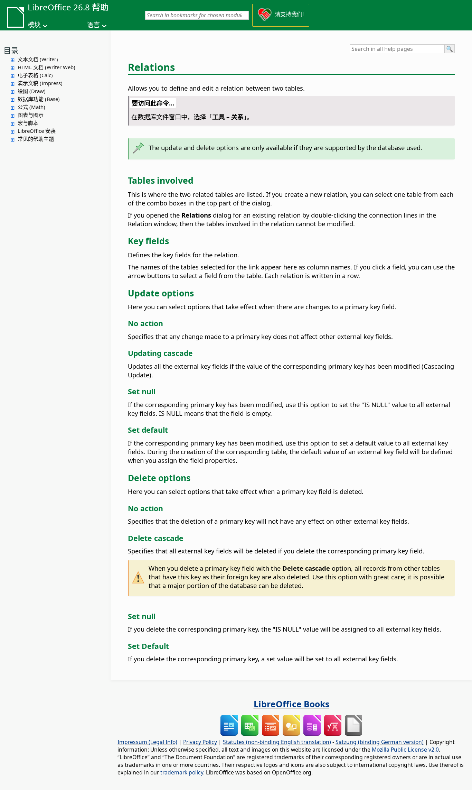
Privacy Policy (200, 742)
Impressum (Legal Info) (147, 742)
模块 (34, 24)
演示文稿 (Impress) (40, 83)
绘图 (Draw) (32, 91)
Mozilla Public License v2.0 (405, 749)
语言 (93, 24)
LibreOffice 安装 (37, 130)
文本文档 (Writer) (38, 59)
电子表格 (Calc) (35, 75)
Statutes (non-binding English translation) (277, 742)
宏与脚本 (28, 122)
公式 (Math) (31, 106)
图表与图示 (31, 114)
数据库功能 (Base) (39, 98)
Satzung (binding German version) (380, 742)
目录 (11, 50)
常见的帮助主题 (36, 138)
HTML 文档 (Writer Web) (46, 67)
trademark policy (181, 772)
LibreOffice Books (291, 704)
